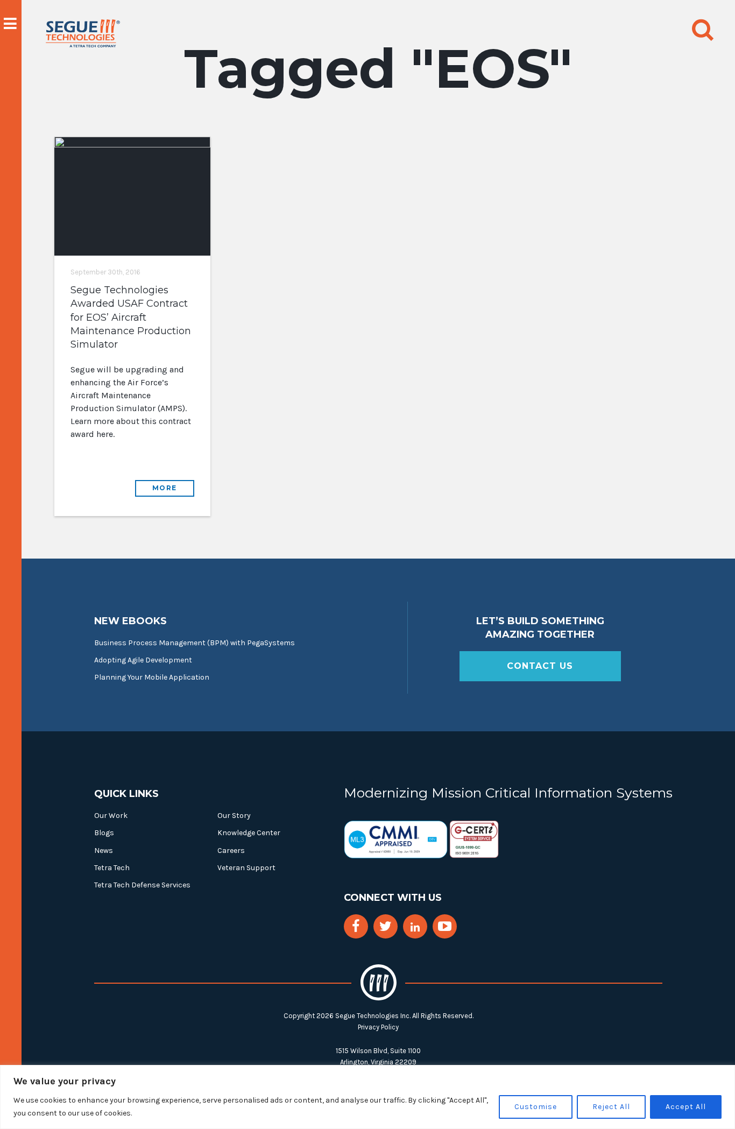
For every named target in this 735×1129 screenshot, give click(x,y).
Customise (535, 1106)
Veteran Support (246, 867)
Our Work (111, 815)
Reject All (611, 1106)
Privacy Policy (378, 1027)
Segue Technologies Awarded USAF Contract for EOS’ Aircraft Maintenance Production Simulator (130, 317)
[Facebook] (355, 926)
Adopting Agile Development (143, 660)
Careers (231, 850)
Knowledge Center (248, 832)
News (103, 850)
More (164, 488)
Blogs (104, 832)
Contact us (540, 666)
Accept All (686, 1106)
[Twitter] (385, 926)
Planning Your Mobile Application (151, 677)
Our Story (234, 815)
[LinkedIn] (415, 927)
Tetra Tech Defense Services (142, 885)
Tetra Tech (112, 867)
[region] (367, 1097)
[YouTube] (444, 926)
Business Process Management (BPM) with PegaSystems (194, 642)
